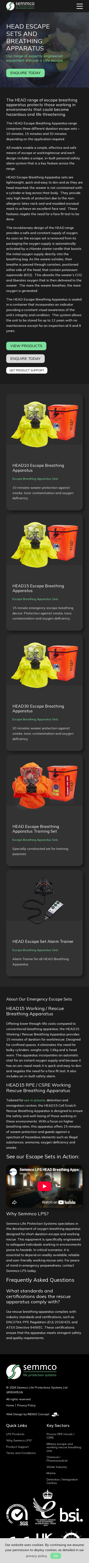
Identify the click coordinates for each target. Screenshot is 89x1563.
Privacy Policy (26, 1405)
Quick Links (16, 1425)
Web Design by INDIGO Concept (29, 1414)
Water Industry (57, 1467)
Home (10, 1405)
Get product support (27, 370)
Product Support (17, 1447)
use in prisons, (35, 1100)
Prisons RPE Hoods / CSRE (60, 1435)
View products (26, 345)
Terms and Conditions (21, 1453)
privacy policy (36, 1556)
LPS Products (15, 1434)
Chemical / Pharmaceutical (57, 1458)
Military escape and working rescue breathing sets (64, 1447)
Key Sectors (58, 1425)
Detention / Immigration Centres (62, 1481)
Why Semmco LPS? (19, 1440)
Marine (51, 1473)
